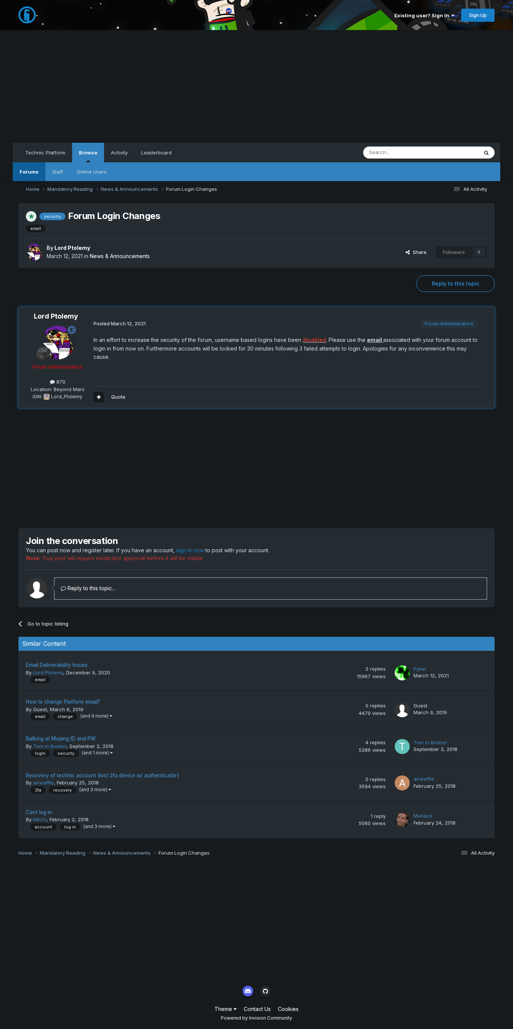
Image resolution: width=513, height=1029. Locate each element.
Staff (57, 172)
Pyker (420, 669)
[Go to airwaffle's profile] (402, 782)
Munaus (422, 816)
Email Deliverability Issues (57, 665)
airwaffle (43, 783)
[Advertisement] (256, 86)
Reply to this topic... (90, 588)
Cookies (288, 1009)
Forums (29, 172)
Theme (224, 1009)
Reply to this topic (455, 283)
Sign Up (478, 15)
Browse (88, 153)
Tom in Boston (49, 746)
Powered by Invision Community (256, 1018)
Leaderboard (156, 153)
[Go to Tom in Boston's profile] (402, 746)
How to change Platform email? (63, 702)
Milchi (40, 819)
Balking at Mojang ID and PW (61, 739)
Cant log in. (39, 812)
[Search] (486, 153)
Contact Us (257, 1009)
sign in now (190, 550)
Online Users (92, 172)
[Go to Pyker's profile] (402, 672)
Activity (119, 153)
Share (418, 252)
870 (60, 382)
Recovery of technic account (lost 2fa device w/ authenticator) (102, 775)
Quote (118, 397)
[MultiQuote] (99, 397)
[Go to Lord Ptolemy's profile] (34, 252)
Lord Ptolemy (72, 248)
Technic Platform (45, 153)
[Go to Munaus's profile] (402, 819)
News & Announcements (120, 256)
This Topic (456, 152)
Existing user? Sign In (422, 15)
